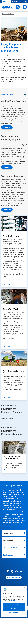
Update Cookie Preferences (13, 577)
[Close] (25, 588)
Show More (7, 470)
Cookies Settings (13, 612)
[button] (18, 7)
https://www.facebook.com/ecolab (12, 571)
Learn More (6, 284)
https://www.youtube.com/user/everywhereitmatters (20, 571)
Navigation (7, 95)
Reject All (13, 608)
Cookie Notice (14, 600)
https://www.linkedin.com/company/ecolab (7, 571)
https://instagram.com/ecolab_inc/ (16, 571)
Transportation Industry (8, 14)
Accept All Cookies (14, 604)
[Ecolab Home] (6, 7)
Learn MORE (7, 127)
